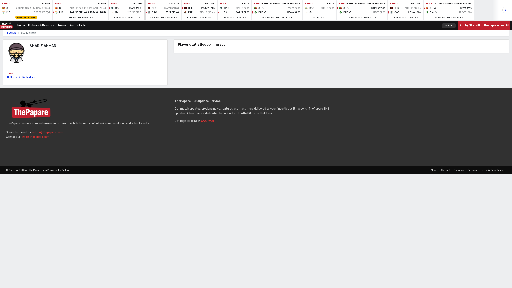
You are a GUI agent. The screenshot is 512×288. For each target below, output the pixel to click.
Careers (472, 170)
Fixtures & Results (40, 25)
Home (22, 25)
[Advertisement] (424, 127)
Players (11, 33)
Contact (445, 170)
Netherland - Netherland (21, 77)
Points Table (78, 25)
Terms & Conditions (491, 170)
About (434, 170)
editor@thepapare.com (47, 132)
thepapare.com (495, 25)
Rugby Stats (468, 25)
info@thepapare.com (35, 137)
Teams (62, 25)
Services (459, 170)
